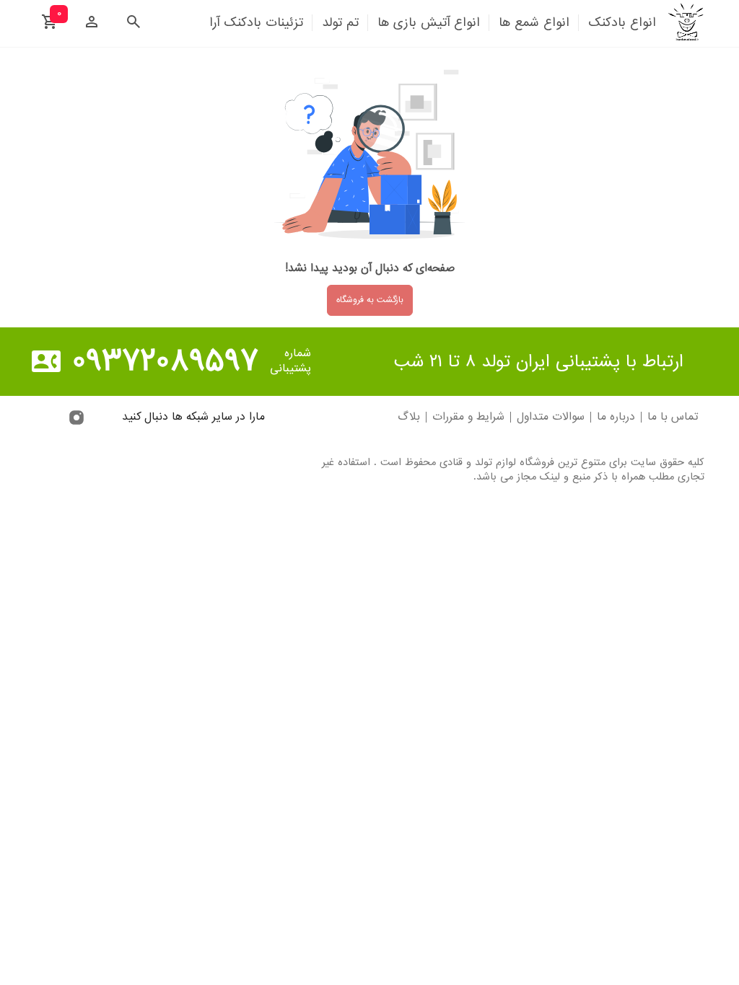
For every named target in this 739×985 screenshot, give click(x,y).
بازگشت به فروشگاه (369, 299)
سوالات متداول (551, 417)
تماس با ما (673, 417)
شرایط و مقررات (468, 417)
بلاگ (409, 417)
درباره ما (616, 417)
